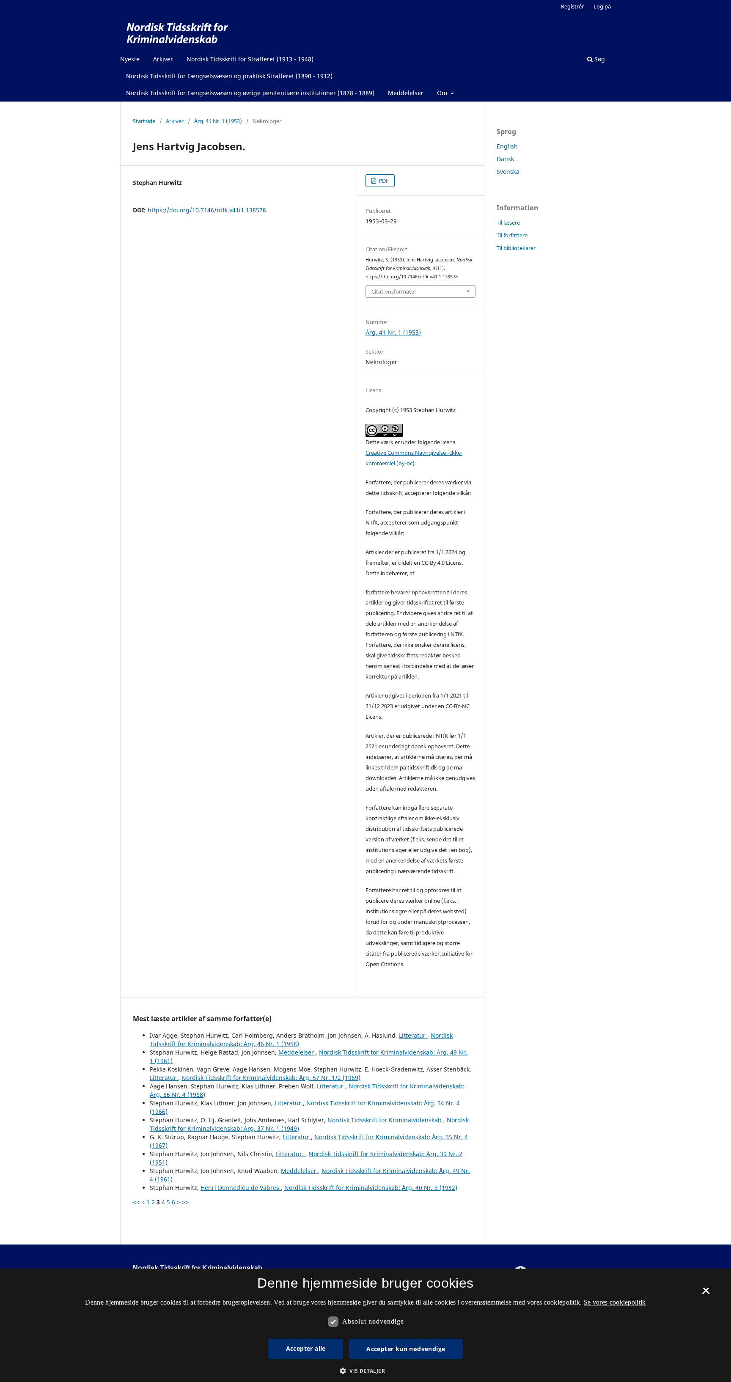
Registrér (572, 6)
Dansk (505, 159)
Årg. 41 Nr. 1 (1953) (218, 121)
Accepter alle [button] (306, 1348)
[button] (365, 1371)
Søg (599, 59)
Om (443, 93)
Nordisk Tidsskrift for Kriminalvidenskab (385, 1120)
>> (185, 1202)
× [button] (706, 1294)
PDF (383, 180)
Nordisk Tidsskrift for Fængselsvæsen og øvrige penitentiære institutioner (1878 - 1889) (250, 93)
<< (136, 1202)
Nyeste (130, 59)
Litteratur (413, 1035)
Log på (602, 6)
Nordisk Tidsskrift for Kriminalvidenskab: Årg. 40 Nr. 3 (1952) (370, 1188)
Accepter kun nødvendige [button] (405, 1349)
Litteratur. (290, 1154)
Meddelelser (405, 93)
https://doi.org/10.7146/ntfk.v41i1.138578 (207, 210)
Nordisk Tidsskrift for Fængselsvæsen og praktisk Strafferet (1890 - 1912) (229, 76)
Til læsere (508, 222)
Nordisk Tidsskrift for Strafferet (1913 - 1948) (250, 59)
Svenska (508, 172)
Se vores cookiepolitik (615, 1302)
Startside (144, 121)
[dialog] (365, 1325)
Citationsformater (393, 291)
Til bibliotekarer (516, 248)
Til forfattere (512, 235)
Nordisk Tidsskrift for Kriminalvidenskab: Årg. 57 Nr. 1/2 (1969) (270, 1078)
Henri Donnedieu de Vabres (241, 1188)
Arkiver (163, 59)
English (507, 146)
